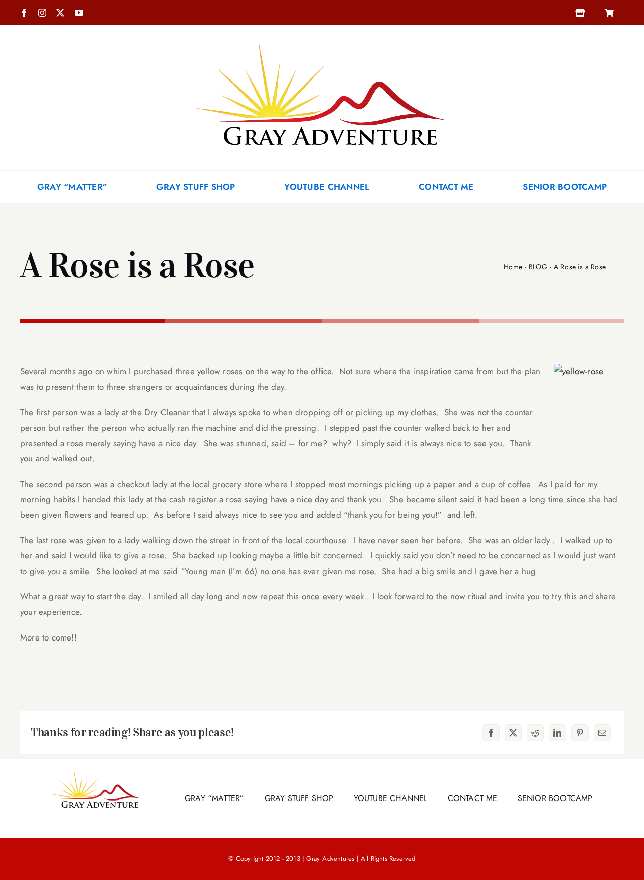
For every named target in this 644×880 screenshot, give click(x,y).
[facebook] (24, 13)
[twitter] (60, 13)
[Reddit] (535, 733)
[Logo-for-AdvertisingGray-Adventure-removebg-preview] (322, 29)
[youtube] (79, 13)
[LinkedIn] (557, 733)
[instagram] (42, 13)
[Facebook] (491, 733)
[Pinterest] (580, 733)
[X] (513, 733)
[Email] (602, 733)
